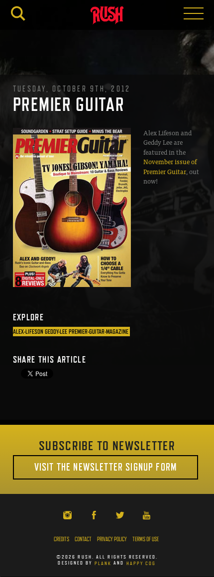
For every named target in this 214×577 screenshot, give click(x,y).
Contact (83, 539)
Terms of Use (145, 539)
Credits (61, 539)
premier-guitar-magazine (98, 331)
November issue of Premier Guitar (170, 166)
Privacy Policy (112, 539)
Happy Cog (141, 563)
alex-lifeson (28, 331)
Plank (103, 563)
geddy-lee (56, 331)
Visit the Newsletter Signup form (105, 467)
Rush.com (107, 16)
